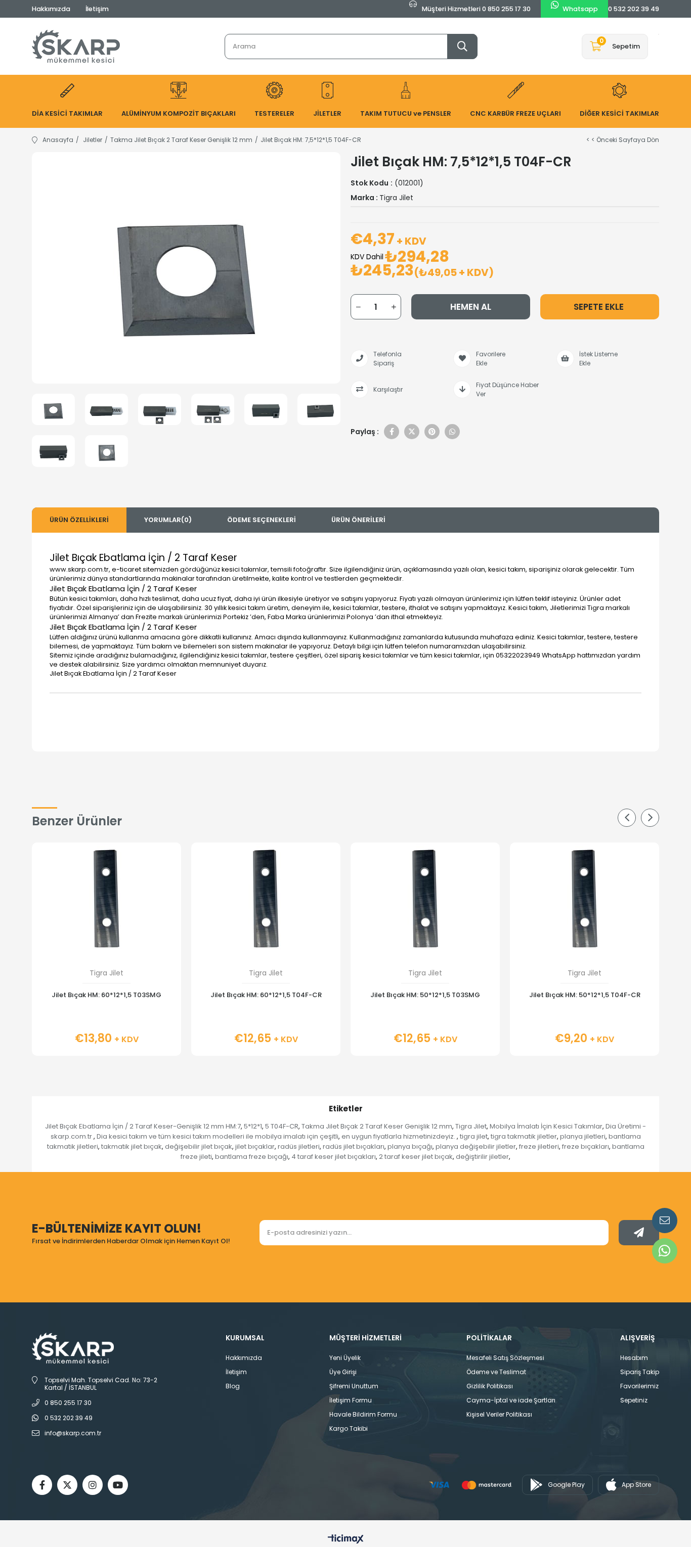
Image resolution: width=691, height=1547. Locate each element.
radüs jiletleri (299, 1146)
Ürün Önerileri (358, 520)
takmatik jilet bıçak (131, 1146)
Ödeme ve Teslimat (496, 1372)
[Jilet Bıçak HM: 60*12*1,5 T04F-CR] (266, 898)
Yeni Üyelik (345, 1357)
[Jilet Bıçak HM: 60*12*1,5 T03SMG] (106, 898)
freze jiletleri (539, 1146)
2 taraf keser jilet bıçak (416, 1156)
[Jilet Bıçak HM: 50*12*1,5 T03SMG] (425, 898)
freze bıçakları (585, 1146)
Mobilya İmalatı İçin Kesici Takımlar (546, 1126)
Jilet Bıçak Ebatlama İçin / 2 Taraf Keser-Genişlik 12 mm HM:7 (143, 1126)
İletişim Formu (350, 1400)
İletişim (97, 9)
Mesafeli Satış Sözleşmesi (505, 1357)
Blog (233, 1386)
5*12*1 (253, 1126)
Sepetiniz (633, 1400)
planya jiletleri (583, 1136)
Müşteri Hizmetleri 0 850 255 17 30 (475, 9)
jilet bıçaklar (255, 1146)
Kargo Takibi (348, 1428)
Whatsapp (580, 9)
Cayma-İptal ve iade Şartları (510, 1400)
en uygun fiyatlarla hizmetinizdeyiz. (399, 1136)
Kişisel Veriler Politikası (499, 1414)
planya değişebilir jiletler (476, 1146)
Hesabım (634, 1357)
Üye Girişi (343, 1372)
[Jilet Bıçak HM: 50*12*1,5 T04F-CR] (584, 898)
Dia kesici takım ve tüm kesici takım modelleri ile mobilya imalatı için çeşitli (217, 1136)
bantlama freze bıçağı (251, 1156)
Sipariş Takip (639, 1372)
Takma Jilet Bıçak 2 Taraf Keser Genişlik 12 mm (376, 1126)
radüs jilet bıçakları (353, 1146)
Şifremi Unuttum (353, 1386)
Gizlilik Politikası (489, 1386)
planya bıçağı (410, 1146)
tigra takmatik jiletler (524, 1136)
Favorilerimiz (639, 1386)
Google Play (566, 1484)
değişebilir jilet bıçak (198, 1146)
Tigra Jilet (471, 1126)
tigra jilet (474, 1136)
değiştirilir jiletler (482, 1156)
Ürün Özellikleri (79, 520)
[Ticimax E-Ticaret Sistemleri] (346, 1539)
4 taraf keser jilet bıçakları (333, 1156)
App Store (636, 1484)
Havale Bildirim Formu (363, 1414)
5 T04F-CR (281, 1126)
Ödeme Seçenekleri (261, 520)
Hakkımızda (51, 9)
